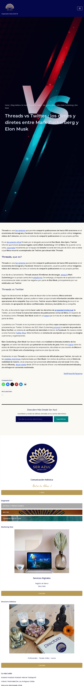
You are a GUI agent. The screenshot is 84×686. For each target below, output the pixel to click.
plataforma (37, 277)
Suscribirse (61, 419)
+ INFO (41, 492)
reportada (11, 248)
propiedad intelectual (64, 310)
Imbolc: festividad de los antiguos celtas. (18, 681)
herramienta (20, 230)
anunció (57, 327)
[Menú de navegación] (79, 8)
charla (70, 344)
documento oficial (14, 242)
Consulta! (41, 593)
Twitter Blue (21, 333)
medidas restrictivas (12, 359)
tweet (46, 315)
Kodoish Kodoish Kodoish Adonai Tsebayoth (18, 677)
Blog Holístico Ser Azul (19, 105)
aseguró (64, 274)
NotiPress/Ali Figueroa (73, 373)
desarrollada (21, 364)
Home (7, 105)
